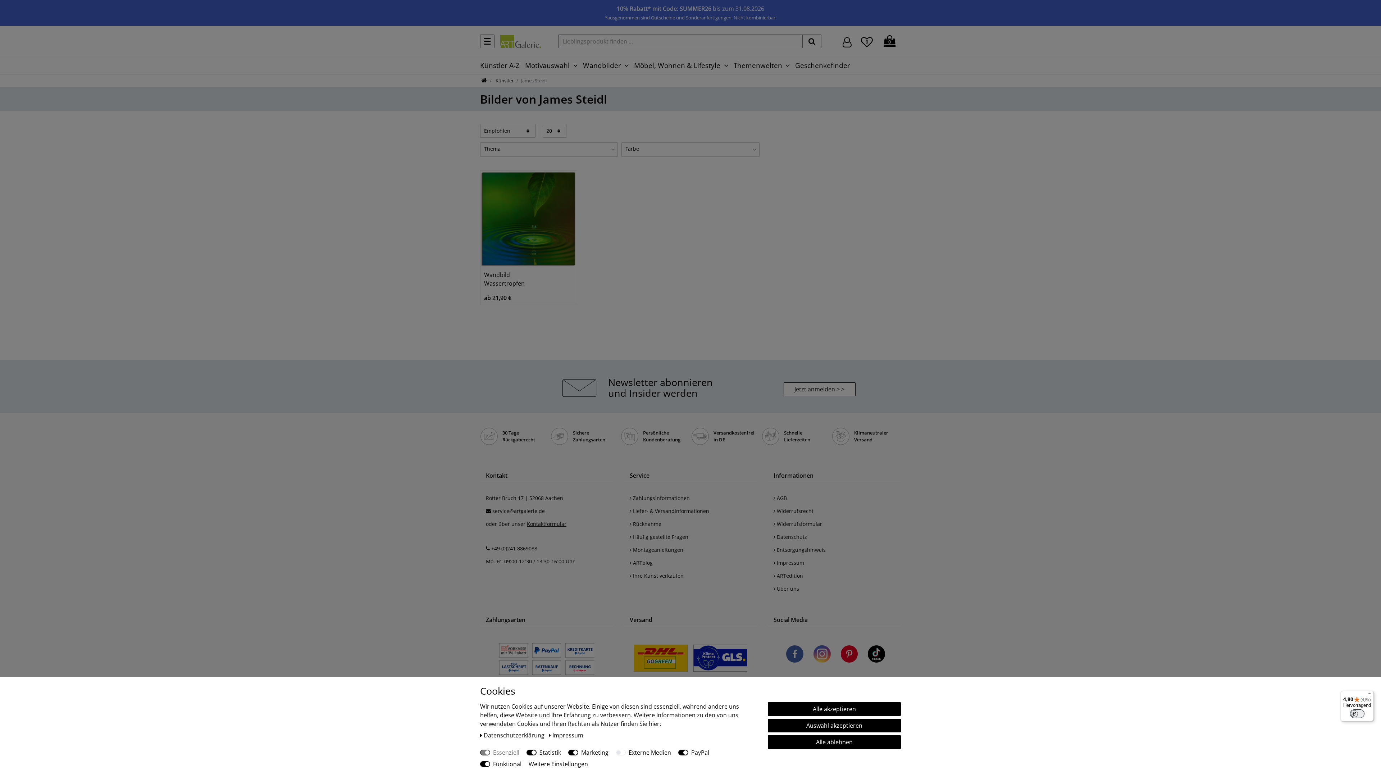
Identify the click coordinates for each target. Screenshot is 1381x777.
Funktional (507, 764)
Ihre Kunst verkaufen (658, 575)
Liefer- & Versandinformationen (670, 511)
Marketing (595, 752)
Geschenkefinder (822, 65)
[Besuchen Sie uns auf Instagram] (822, 655)
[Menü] (1369, 695)
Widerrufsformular (798, 524)
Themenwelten (758, 65)
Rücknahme (646, 524)
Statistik (550, 752)
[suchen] (811, 41)
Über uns (787, 588)
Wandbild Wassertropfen (504, 279)
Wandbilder (602, 65)
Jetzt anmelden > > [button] (819, 389)
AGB (781, 498)
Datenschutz (791, 536)
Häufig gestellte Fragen (660, 536)
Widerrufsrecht (794, 511)
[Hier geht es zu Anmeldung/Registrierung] (847, 41)
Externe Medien (650, 752)
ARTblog (642, 562)
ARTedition (789, 575)
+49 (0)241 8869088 (514, 548)
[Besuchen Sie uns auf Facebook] (795, 655)
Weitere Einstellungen (558, 764)
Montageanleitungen (657, 549)
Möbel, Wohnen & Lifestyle (677, 65)
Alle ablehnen (834, 742)
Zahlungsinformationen (661, 498)
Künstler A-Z (500, 65)
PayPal (700, 752)
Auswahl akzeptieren (834, 726)
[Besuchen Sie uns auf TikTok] (876, 655)
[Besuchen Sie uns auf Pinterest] (849, 655)
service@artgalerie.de (518, 511)
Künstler (504, 80)
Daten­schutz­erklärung (515, 735)
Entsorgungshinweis (800, 549)
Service (640, 476)
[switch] (1357, 713)
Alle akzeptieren (834, 709)
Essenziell (506, 752)
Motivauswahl (547, 65)
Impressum (789, 562)
